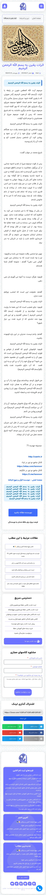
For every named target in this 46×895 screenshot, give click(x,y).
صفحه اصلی (36, 18)
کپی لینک (23, 718)
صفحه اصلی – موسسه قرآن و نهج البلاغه (25, 480)
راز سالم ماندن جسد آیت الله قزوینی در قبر (23, 563)
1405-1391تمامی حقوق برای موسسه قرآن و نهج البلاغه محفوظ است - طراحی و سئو (23, 889)
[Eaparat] (16, 884)
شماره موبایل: (37, 667)
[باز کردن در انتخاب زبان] (19, 878)
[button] (34, 726)
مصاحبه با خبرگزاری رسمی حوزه (31, 825)
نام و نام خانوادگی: (35, 658)
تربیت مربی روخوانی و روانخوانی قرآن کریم (23, 570)
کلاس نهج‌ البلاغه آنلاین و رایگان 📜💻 (23, 547)
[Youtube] (12, 884)
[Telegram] (25, 884)
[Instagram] (29, 884)
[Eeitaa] (21, 884)
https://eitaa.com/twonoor (29, 466)
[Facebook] (34, 884)
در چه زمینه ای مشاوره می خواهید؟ (29, 675)
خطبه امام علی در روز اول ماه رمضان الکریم (23, 577)
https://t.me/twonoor (32, 474)
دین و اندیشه (24, 18)
